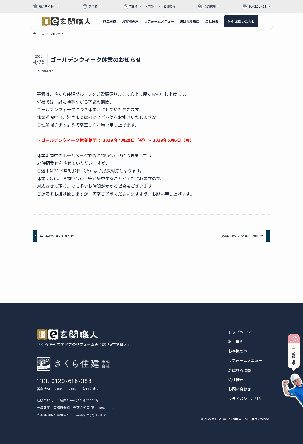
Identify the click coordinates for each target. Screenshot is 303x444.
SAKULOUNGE (257, 6)
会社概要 (235, 379)
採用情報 (210, 6)
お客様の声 (237, 350)
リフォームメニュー (245, 360)
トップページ (239, 331)
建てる (93, 6)
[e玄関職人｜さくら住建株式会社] (66, 21)
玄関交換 (169, 6)
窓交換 (133, 6)
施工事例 (235, 341)
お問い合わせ (239, 389)
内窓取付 (150, 6)
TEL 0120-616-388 (64, 381)
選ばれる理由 (239, 370)
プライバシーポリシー (247, 398)
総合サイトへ (47, 6)
